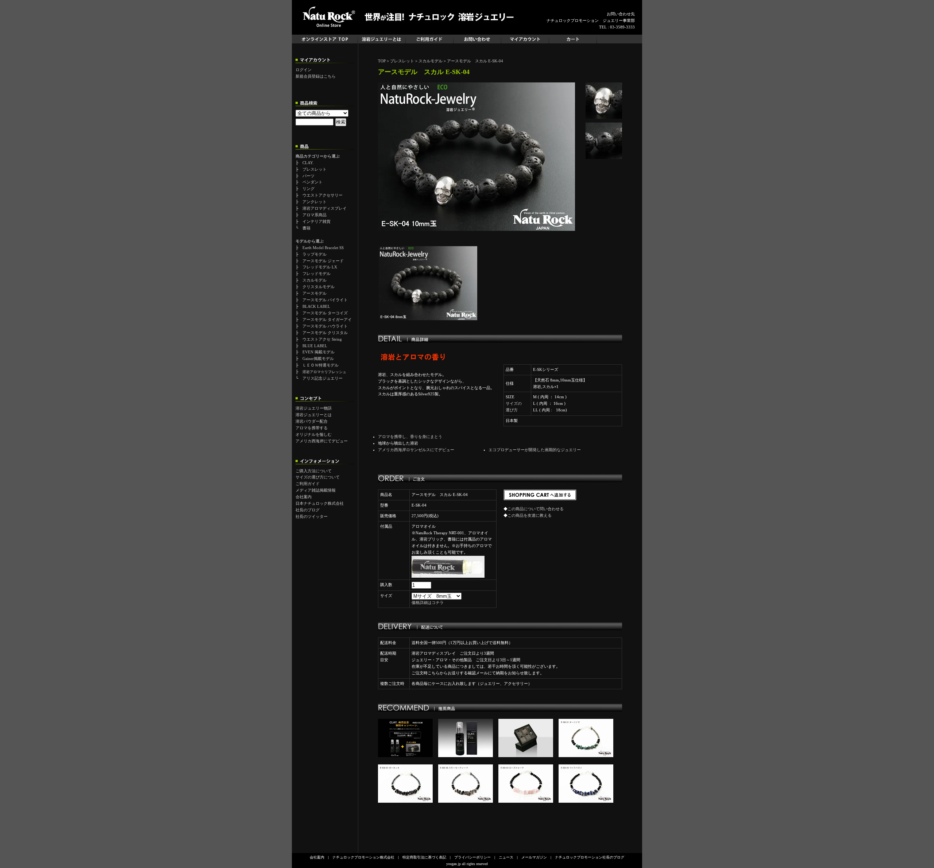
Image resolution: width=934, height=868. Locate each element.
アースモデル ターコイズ (325, 313)
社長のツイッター (312, 516)
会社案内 (304, 497)
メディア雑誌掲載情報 (316, 490)
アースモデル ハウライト (325, 326)
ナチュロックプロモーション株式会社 (363, 857)
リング (308, 188)
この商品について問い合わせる (535, 509)
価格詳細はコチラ (428, 602)
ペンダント (312, 182)
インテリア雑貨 (316, 221)
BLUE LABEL (314, 346)
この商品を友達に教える (529, 515)
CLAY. (308, 162)
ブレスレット (314, 169)
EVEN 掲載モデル (318, 352)
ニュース (506, 857)
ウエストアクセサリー (322, 195)
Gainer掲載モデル (318, 358)
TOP (382, 61)
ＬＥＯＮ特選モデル (320, 365)
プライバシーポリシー (472, 857)
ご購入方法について (314, 471)
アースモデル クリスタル (325, 332)
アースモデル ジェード (323, 261)
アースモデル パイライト (325, 300)
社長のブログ (308, 510)
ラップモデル (314, 254)
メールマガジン (534, 857)
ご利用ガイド (308, 483)
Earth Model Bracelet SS (323, 247)
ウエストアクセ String (322, 339)
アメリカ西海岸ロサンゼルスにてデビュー (416, 449)
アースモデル (314, 293)
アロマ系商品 (314, 215)
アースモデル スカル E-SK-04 (475, 61)
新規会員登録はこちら (316, 76)
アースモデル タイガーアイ (327, 319)
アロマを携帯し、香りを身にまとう (410, 436)
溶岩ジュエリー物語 (314, 408)
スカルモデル (314, 280)
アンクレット (314, 201)
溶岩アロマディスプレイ (324, 208)
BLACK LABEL (316, 306)
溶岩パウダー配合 (312, 421)
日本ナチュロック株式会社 (320, 503)
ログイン (304, 69)
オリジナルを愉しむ (314, 434)
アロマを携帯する (312, 428)
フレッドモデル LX (319, 267)
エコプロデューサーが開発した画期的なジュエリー (535, 449)
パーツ (308, 176)
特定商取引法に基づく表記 (424, 857)
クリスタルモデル (318, 286)
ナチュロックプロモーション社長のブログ (589, 857)
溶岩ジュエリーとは (314, 414)
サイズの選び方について (318, 477)
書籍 (306, 228)
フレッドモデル (316, 273)
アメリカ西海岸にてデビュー (322, 441)
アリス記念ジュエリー (322, 378)
